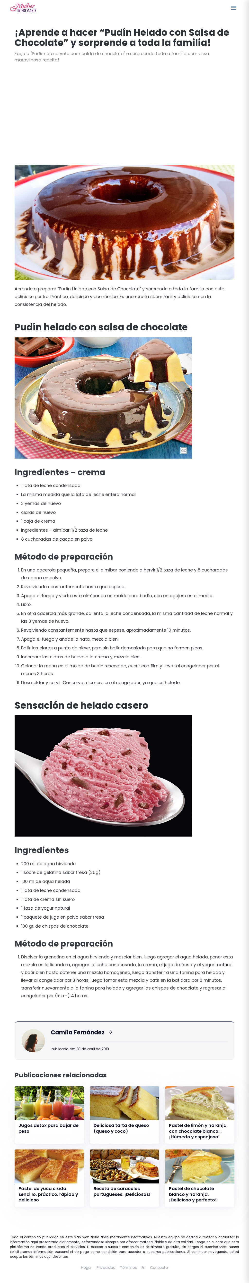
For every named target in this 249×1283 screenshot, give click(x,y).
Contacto (159, 1267)
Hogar (86, 1267)
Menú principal (233, 7)
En (143, 1267)
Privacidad (106, 1267)
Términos (128, 1267)
